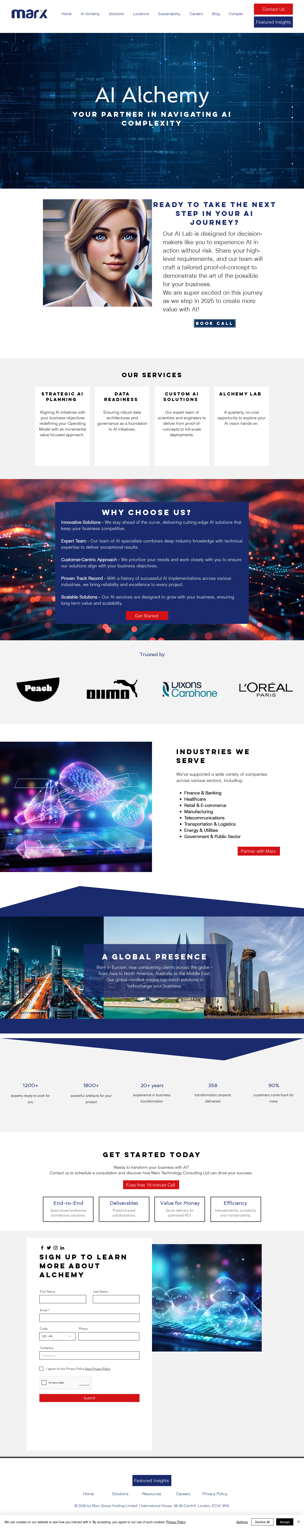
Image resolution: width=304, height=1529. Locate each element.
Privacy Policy (176, 1522)
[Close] (298, 1521)
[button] (90, 13)
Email (43, 1310)
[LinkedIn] (62, 1248)
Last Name (100, 1291)
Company (46, 1347)
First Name (47, 1291)
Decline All (262, 1522)
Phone (83, 1328)
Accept (285, 1522)
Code (44, 1328)
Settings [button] (242, 1522)
